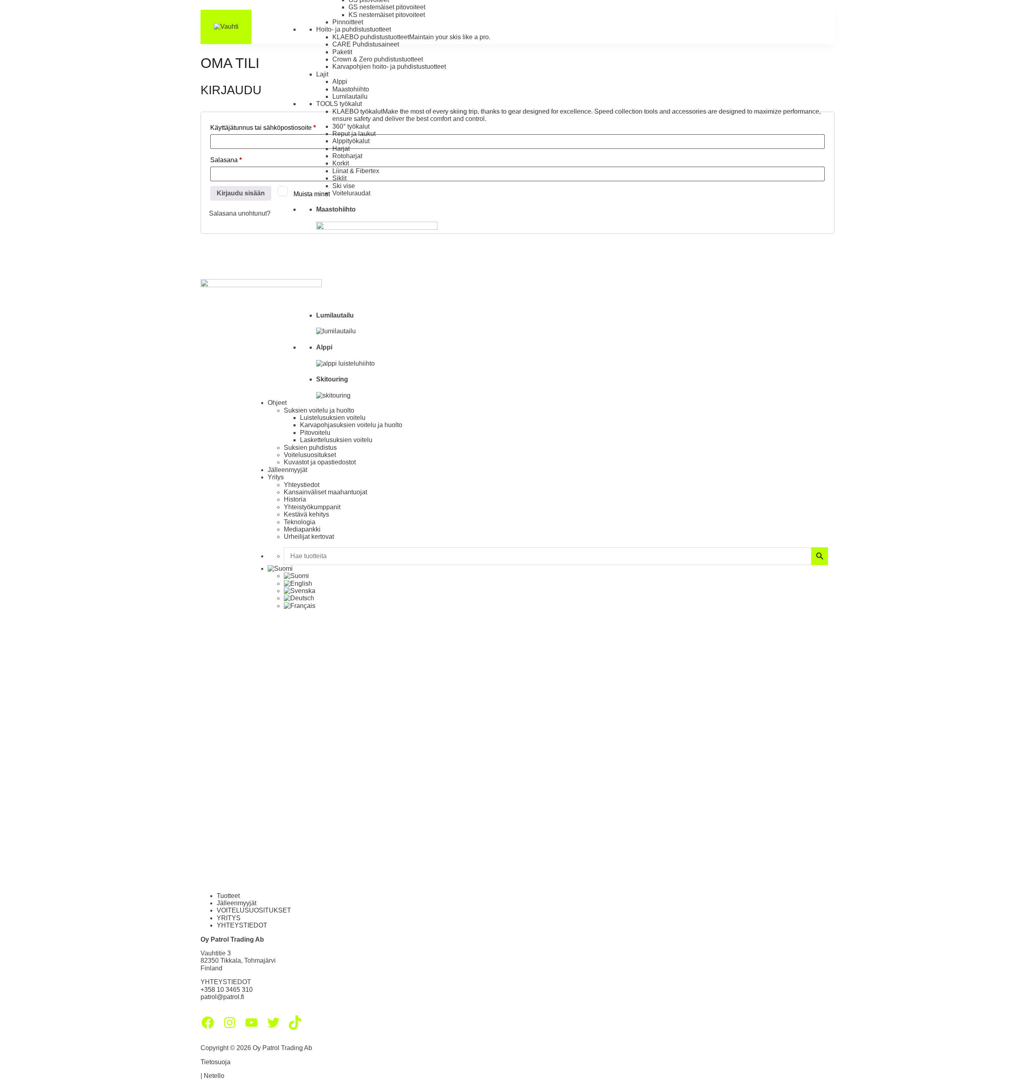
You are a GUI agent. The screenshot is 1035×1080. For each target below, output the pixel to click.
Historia (295, 499)
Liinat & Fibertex (355, 170)
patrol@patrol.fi (222, 996)
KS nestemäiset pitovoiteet (387, 14)
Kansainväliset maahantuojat (325, 492)
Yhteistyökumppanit (312, 507)
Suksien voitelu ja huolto (319, 410)
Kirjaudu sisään (241, 193)
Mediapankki (302, 529)
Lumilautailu (350, 96)
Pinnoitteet (347, 22)
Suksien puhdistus (310, 447)
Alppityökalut (351, 141)
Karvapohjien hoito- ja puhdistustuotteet (389, 66)
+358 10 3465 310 (227, 989)
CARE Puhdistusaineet (365, 44)
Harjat (341, 148)
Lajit (322, 74)
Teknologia (299, 522)
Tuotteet (228, 895)
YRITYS (229, 918)
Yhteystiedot (301, 484)
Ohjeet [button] (277, 402)
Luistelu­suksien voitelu (332, 417)
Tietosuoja (215, 1062)
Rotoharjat (347, 155)
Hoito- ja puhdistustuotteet (353, 29)
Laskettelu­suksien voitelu (336, 439)
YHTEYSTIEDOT (242, 925)
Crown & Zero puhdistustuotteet (377, 59)
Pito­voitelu (315, 432)
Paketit (342, 52)
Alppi (339, 81)
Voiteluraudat (351, 193)
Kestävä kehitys (306, 514)
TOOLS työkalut (339, 103)
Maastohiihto (350, 89)
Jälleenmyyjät (287, 469)
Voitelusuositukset (310, 454)
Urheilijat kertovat (309, 536)
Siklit (339, 178)
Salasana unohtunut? (239, 213)
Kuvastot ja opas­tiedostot (320, 462)
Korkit (340, 163)
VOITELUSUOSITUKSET (254, 910)
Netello (214, 1075)
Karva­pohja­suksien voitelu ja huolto (351, 424)
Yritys (276, 477)
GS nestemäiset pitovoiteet (387, 7)
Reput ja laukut (354, 133)
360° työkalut (351, 126)
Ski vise (343, 185)
